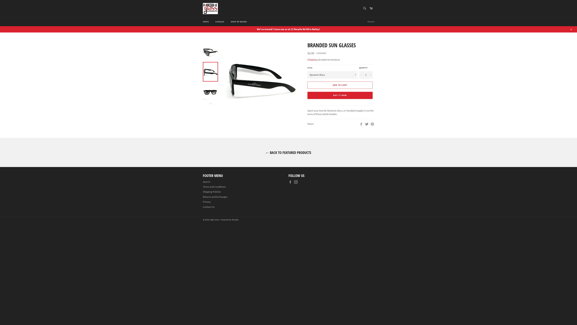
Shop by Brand (239, 21)
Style (309, 68)
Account (371, 21)
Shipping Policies (212, 191)
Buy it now (340, 95)
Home (206, 21)
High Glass (215, 219)
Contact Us (209, 207)
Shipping (312, 59)
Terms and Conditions (214, 186)
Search (206, 181)
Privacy (207, 201)
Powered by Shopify (229, 219)
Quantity (363, 68)
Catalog (219, 21)
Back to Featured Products (290, 152)
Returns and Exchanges (215, 196)
